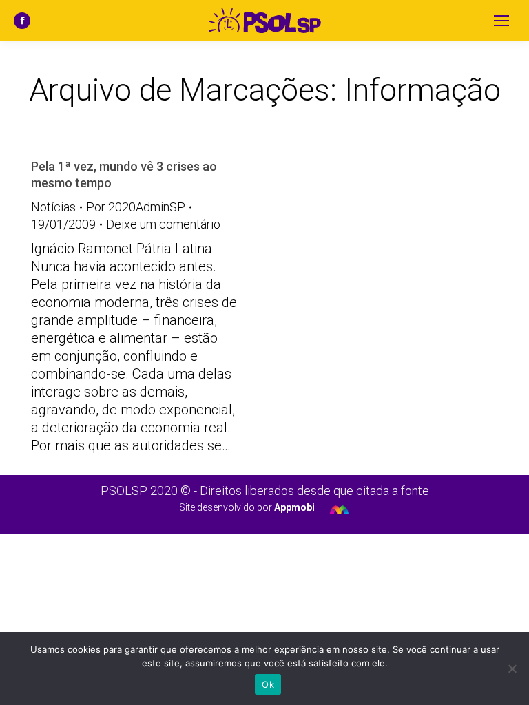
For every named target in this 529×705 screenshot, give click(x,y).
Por (135, 207)
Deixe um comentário (163, 224)
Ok (268, 684)
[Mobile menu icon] (501, 20)
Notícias (53, 207)
